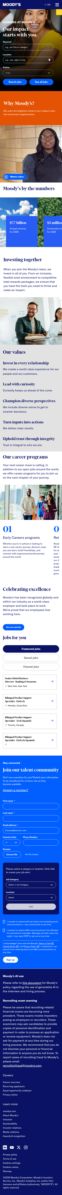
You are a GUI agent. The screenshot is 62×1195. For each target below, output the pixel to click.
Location (7, 54)
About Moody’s (10, 1115)
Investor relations (12, 1127)
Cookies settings (11, 1162)
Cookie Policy (9, 946)
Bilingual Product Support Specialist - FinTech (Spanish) (20, 738)
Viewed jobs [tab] (31, 666)
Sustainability (10, 1123)
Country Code (9, 837)
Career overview (11, 1082)
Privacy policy (10, 1154)
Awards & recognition (14, 1136)
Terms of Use (45, 943)
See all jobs (41, 81)
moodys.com (9, 1111)
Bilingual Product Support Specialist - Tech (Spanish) (18, 719)
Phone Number (30, 837)
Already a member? (15, 790)
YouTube (12, 1147)
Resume (7, 849)
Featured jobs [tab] (31, 649)
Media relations (11, 1131)
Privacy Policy (30, 946)
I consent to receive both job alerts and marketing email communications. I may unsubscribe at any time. (32, 923)
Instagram (26, 1147)
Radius (6, 67)
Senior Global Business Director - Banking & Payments (20, 680)
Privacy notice (10, 1094)
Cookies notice (10, 1167)
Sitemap (7, 1171)
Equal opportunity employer (17, 1090)
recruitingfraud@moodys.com (22, 1065)
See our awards (15, 628)
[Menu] (57, 5)
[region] (31, 224)
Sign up (10, 959)
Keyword (7, 42)
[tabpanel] (31, 712)
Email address (10, 825)
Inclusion (7, 1119)
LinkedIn (5, 1147)
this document (31, 983)
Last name (9, 813)
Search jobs (15, 81)
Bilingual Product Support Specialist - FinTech (18, 699)
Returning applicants (14, 1086)
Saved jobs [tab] (31, 658)
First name (9, 801)
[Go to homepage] (12, 4)
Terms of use (9, 1158)
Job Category (12, 879)
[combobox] (28, 60)
